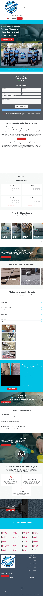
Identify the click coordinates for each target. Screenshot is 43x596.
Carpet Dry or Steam (4, 314)
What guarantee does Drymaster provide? (8, 423)
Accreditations (31, 22)
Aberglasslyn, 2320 (4, 533)
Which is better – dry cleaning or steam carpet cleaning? (10, 421)
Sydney (30, 569)
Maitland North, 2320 (36, 532)
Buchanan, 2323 (25, 536)
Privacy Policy (28, 594)
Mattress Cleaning (4, 302)
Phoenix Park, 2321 (35, 545)
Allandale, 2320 (15, 533)
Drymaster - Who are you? (5, 414)
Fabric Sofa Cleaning (4, 316)
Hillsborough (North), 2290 (36, 538)
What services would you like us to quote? (9, 95)
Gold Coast (30, 563)
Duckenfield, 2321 (4, 537)
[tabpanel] (6, 231)
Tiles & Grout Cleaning (4, 312)
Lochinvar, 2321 (4, 541)
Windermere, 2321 (4, 550)
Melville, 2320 (14, 542)
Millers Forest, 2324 (35, 542)
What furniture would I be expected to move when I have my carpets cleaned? (13, 426)
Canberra (30, 561)
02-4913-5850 (34, 564)
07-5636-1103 (34, 563)
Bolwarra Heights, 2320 (16, 536)
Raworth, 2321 (15, 546)
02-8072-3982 (34, 569)
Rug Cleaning (3, 321)
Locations (32, 555)
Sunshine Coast (29, 567)
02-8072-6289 (34, 570)
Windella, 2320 (35, 549)
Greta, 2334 (14, 538)
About (10, 22)
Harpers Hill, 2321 (25, 538)
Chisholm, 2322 (35, 536)
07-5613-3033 (34, 567)
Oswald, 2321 (14, 545)
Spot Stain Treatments (4, 309)
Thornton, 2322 (15, 549)
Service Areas (21, 22)
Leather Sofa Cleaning (4, 319)
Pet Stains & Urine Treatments (6, 307)
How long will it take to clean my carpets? (8, 416)
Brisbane (30, 560)
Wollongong (29, 570)
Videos (36, 22)
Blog (26, 22)
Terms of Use (23, 594)
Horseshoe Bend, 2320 (5, 540)
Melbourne (30, 557)
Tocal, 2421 (24, 549)
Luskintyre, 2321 (35, 541)
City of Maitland (25, 383)
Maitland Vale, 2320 (4, 542)
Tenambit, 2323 (4, 549)
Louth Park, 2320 (25, 541)
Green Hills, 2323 (4, 538)
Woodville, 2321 (25, 550)
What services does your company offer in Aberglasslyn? (10, 419)
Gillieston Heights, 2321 (26, 537)
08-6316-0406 (34, 566)
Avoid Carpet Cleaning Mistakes (28, 280)
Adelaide (30, 558)
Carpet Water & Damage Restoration (7, 305)
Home (6, 22)
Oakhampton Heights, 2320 (5, 545)
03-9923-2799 (34, 557)
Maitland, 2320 (4, 532)
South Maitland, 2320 (26, 532)
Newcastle (30, 564)
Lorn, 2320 (14, 541)
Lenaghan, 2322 (35, 540)
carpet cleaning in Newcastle (10, 130)
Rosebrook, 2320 (25, 546)
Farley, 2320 (14, 537)
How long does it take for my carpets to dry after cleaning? (10, 428)
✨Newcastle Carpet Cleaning (7, 26)
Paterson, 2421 (25, 545)
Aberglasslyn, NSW (25, 378)
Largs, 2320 (24, 540)
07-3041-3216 (34, 560)
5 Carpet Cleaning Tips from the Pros (9, 279)
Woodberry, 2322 (15, 550)
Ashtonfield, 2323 (35, 533)
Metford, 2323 (25, 542)
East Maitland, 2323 (15, 532)
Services (15, 22)
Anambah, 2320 (25, 533)
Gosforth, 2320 (35, 537)
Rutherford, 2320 (35, 546)
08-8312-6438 (34, 558)
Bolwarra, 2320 (4, 536)
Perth (30, 566)
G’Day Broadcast (36, 594)
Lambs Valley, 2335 (15, 540)
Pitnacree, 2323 (4, 546)
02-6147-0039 (34, 561)
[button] (21, 54)
